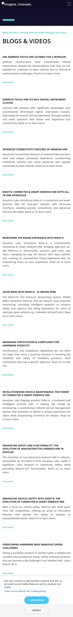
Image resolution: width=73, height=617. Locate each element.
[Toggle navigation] (69, 4)
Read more (8, 82)
